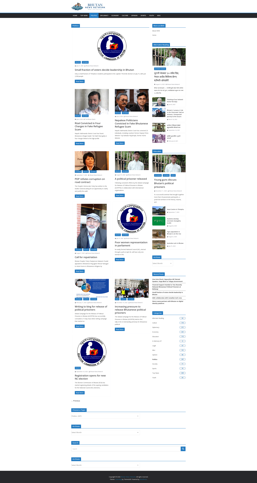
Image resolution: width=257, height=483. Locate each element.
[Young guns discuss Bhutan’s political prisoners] (169, 163)
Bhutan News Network (92, 66)
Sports (143, 15)
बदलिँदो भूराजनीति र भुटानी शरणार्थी (173, 137)
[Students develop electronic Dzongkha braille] (158, 222)
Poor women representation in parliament (131, 244)
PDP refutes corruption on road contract (90, 180)
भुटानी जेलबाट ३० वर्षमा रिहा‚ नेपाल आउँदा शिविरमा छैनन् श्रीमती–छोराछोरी (166, 76)
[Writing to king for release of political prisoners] (92, 288)
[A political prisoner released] (132, 160)
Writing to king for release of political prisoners (91, 308)
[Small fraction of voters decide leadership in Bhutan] (112, 46)
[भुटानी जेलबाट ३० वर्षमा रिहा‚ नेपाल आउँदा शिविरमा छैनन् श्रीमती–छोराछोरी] (169, 57)
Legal (117, 299)
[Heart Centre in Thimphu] (158, 210)
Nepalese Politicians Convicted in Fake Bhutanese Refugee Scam (131, 123)
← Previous (75, 401)
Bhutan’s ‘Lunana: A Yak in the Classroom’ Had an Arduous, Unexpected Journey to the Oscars (175, 113)
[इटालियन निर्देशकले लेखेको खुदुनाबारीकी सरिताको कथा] (158, 128)
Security (154, 364)
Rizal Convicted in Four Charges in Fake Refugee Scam (89, 126)
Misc (159, 15)
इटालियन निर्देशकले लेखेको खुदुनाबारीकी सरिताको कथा (173, 126)
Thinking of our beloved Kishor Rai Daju (175, 101)
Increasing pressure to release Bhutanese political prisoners (130, 309)
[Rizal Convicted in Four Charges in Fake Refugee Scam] (92, 101)
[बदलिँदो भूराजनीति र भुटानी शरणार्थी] (158, 138)
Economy (115, 15)
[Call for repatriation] (92, 226)
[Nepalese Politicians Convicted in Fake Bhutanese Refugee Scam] (132, 100)
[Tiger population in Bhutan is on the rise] (158, 234)
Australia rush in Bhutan (175, 243)
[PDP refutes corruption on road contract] (92, 160)
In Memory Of (156, 341)
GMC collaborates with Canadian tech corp (167, 298)
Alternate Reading (160, 69)
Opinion (134, 15)
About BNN (156, 31)
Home (75, 15)
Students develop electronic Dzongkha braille (174, 221)
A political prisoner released (131, 178)
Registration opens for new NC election (90, 377)
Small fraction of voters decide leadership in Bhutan (104, 69)
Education (158, 175)
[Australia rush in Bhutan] (158, 244)
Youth (151, 15)
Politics (94, 15)
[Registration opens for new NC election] (92, 352)
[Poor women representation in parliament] (132, 219)
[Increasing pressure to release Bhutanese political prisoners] (132, 288)
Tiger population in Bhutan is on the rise (174, 233)
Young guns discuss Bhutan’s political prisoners (165, 183)
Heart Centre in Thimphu (175, 209)
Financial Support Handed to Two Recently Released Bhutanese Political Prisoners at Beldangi (167, 287)
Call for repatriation (86, 257)
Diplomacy (104, 15)
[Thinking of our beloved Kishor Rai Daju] (158, 102)
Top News (84, 15)
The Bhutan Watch (90, 119)
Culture (125, 15)
